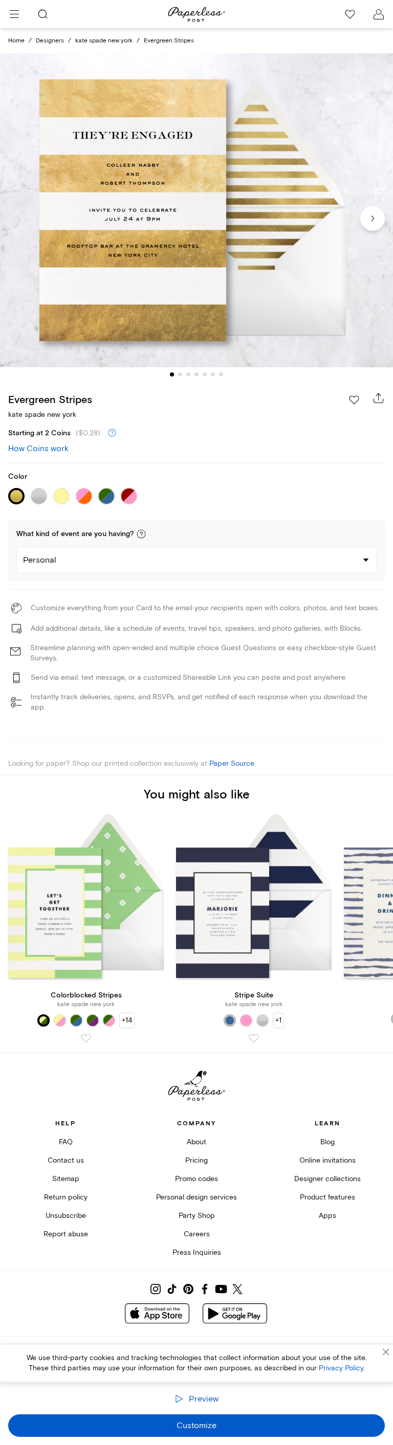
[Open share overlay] (379, 398)
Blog (327, 1142)
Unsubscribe (66, 1215)
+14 (127, 1020)
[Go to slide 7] (221, 374)
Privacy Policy (341, 1368)
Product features (327, 1197)
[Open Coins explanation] (112, 433)
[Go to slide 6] (213, 374)
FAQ (66, 1142)
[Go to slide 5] (205, 374)
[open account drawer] (378, 14)
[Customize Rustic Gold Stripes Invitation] (196, 210)
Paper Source (231, 763)
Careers (197, 1234)
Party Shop (197, 1215)
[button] (141, 534)
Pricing (196, 1160)
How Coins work (38, 448)
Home (16, 41)
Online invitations (327, 1160)
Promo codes (196, 1178)
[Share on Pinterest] (188, 1289)
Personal (39, 560)
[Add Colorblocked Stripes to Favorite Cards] (86, 1038)
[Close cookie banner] (386, 1352)
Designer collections (327, 1178)
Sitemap (65, 1178)
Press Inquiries (196, 1252)
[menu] (14, 14)
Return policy (66, 1197)
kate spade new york (104, 41)
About (196, 1142)
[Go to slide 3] (188, 374)
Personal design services (196, 1197)
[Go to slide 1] (172, 374)
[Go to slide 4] (196, 374)
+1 (278, 1020)
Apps (327, 1215)
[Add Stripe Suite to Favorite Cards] (254, 1038)
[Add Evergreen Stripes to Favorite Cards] (354, 400)
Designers (50, 41)
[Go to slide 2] (180, 374)
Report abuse (65, 1234)
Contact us (66, 1160)
